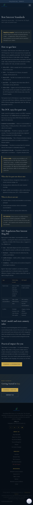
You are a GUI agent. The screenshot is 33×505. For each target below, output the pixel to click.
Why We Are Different (16, 439)
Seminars (16, 479)
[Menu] (30, 5)
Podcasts (16, 444)
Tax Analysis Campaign (16, 447)
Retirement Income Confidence (16, 481)
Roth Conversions (16, 459)
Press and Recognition (16, 442)
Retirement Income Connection (16, 471)
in (14, 427)
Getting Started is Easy (13, 1)
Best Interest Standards (16, 462)
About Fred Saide (16, 434)
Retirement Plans (16, 457)
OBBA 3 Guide (16, 476)
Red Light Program (16, 464)
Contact (16, 484)
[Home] (4, 5)
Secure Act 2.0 (16, 474)
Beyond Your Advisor (16, 437)
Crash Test (16, 454)
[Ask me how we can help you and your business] (29, 500)
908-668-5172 (21, 1)
